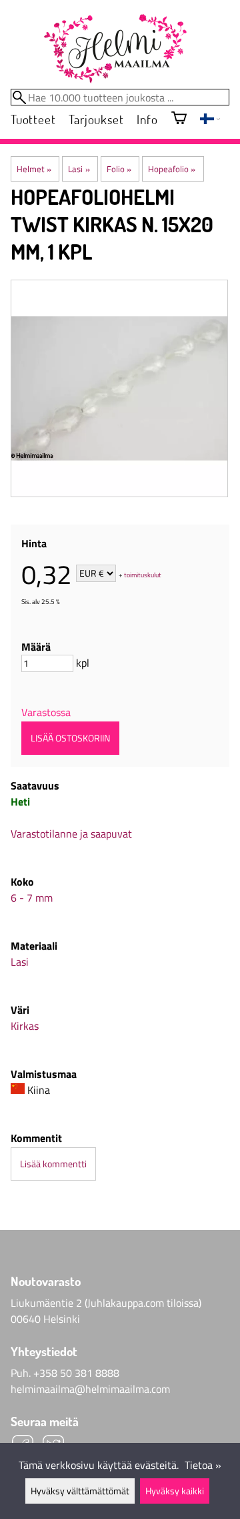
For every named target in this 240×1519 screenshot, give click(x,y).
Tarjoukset (96, 119)
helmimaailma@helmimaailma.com (90, 1389)
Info (147, 119)
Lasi (78, 169)
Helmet (34, 169)
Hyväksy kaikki (174, 1491)
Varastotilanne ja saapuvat (71, 834)
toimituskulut (142, 574)
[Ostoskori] (179, 119)
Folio (119, 169)
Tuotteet (33, 119)
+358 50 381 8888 (76, 1373)
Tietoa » (203, 1465)
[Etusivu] (114, 49)
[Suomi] (210, 120)
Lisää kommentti (53, 1164)
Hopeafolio (171, 169)
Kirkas (25, 1026)
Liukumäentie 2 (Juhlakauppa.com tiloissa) (106, 1303)
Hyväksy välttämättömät (80, 1491)
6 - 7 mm (32, 898)
